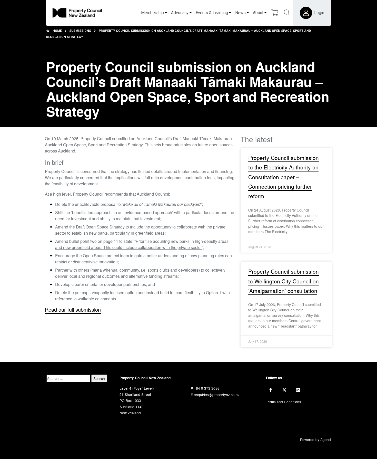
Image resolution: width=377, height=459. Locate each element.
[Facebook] (270, 390)
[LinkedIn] (298, 390)
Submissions (80, 31)
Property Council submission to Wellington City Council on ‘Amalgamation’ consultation (283, 280)
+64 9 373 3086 (207, 388)
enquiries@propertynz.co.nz (217, 394)
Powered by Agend (315, 439)
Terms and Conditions (283, 401)
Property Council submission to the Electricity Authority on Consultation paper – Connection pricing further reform (283, 177)
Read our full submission (73, 309)
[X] (284, 390)
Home (57, 31)
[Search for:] (68, 378)
